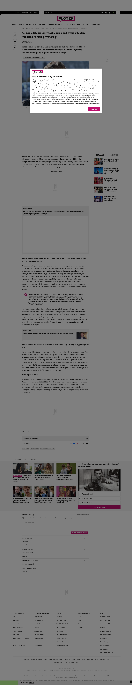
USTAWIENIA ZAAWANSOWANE (43, 109)
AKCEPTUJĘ (94, 109)
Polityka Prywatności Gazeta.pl (85, 103)
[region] (66, 91)
